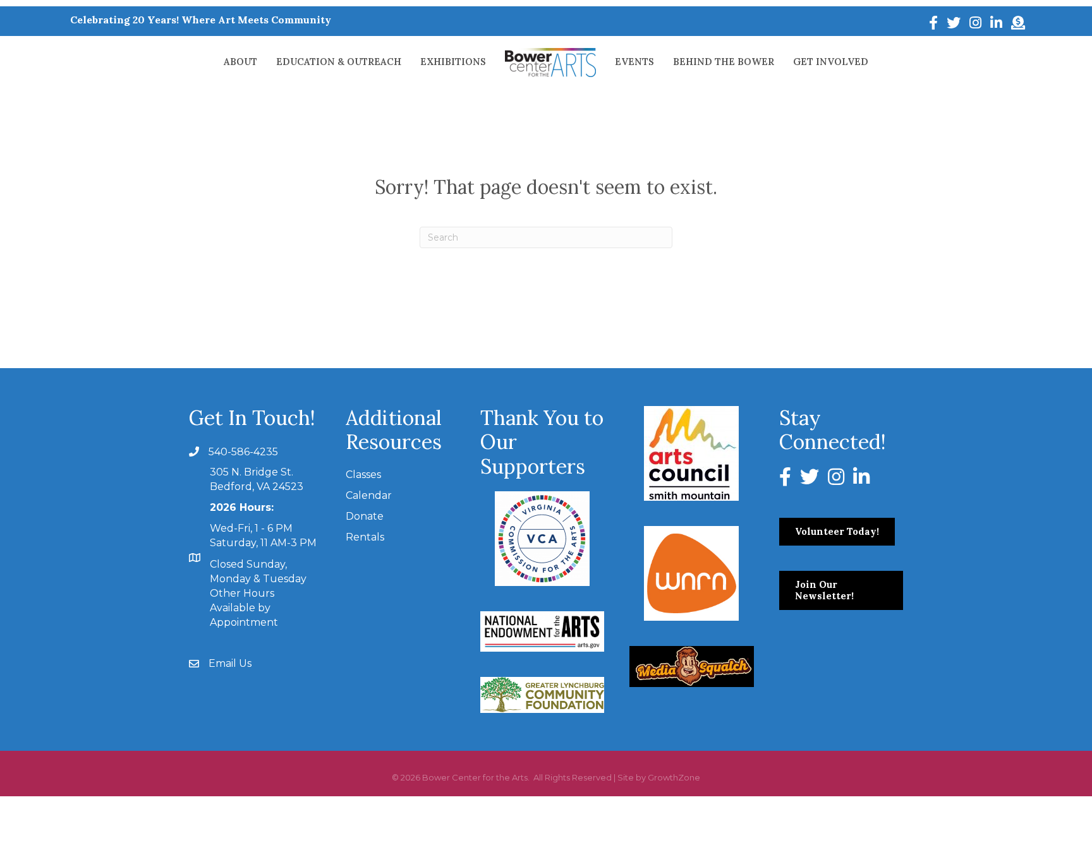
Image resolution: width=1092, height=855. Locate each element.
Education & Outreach (338, 62)
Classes (363, 475)
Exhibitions (453, 62)
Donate (365, 516)
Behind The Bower (723, 62)
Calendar (369, 495)
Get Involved (830, 62)
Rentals (365, 537)
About (240, 62)
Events (634, 62)
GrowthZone (674, 777)
